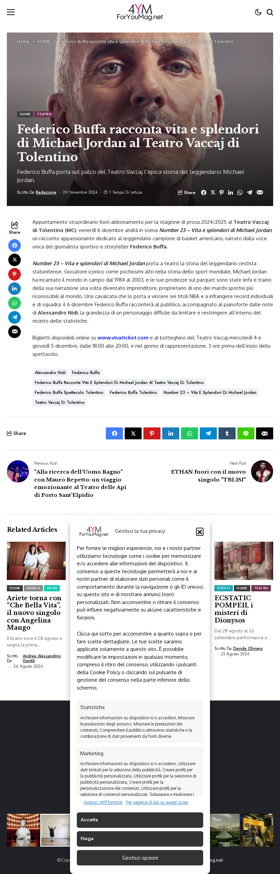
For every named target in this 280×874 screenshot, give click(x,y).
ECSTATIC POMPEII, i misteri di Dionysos (233, 609)
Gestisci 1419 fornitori (103, 802)
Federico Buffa (86, 373)
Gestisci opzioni (140, 857)
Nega (87, 838)
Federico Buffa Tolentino (133, 392)
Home (23, 41)
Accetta (89, 819)
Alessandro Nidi (50, 373)
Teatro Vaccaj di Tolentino (60, 402)
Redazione (46, 192)
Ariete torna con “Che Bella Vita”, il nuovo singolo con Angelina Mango (34, 612)
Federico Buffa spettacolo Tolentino (69, 392)
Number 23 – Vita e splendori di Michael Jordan (210, 392)
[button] (199, 531)
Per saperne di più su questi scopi (157, 802)
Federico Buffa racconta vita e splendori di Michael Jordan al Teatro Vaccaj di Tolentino (119, 383)
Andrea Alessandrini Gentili (42, 659)
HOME (44, 41)
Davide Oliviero (248, 648)
